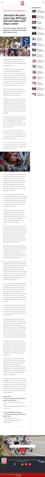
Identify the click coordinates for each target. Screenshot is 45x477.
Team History (18, 474)
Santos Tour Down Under (15, 10)
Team (25, 10)
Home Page (18, 475)
